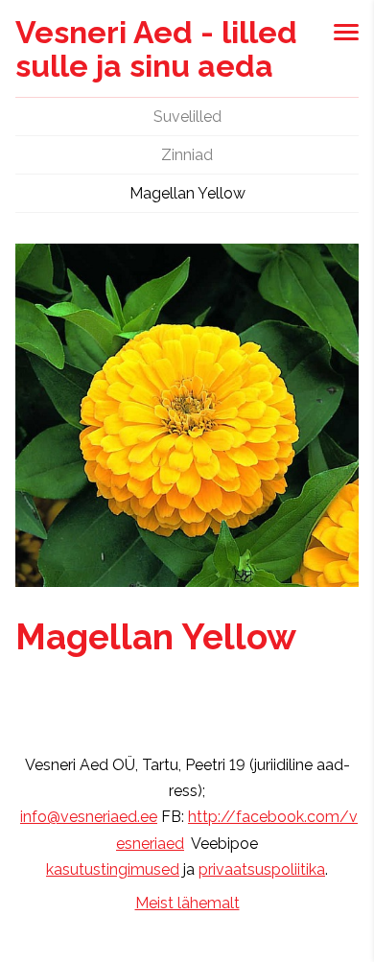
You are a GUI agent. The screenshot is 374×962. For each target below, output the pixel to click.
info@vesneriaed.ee (88, 817)
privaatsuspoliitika (262, 869)
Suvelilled (187, 116)
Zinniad (187, 155)
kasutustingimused (112, 869)
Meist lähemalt (187, 903)
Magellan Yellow (187, 193)
